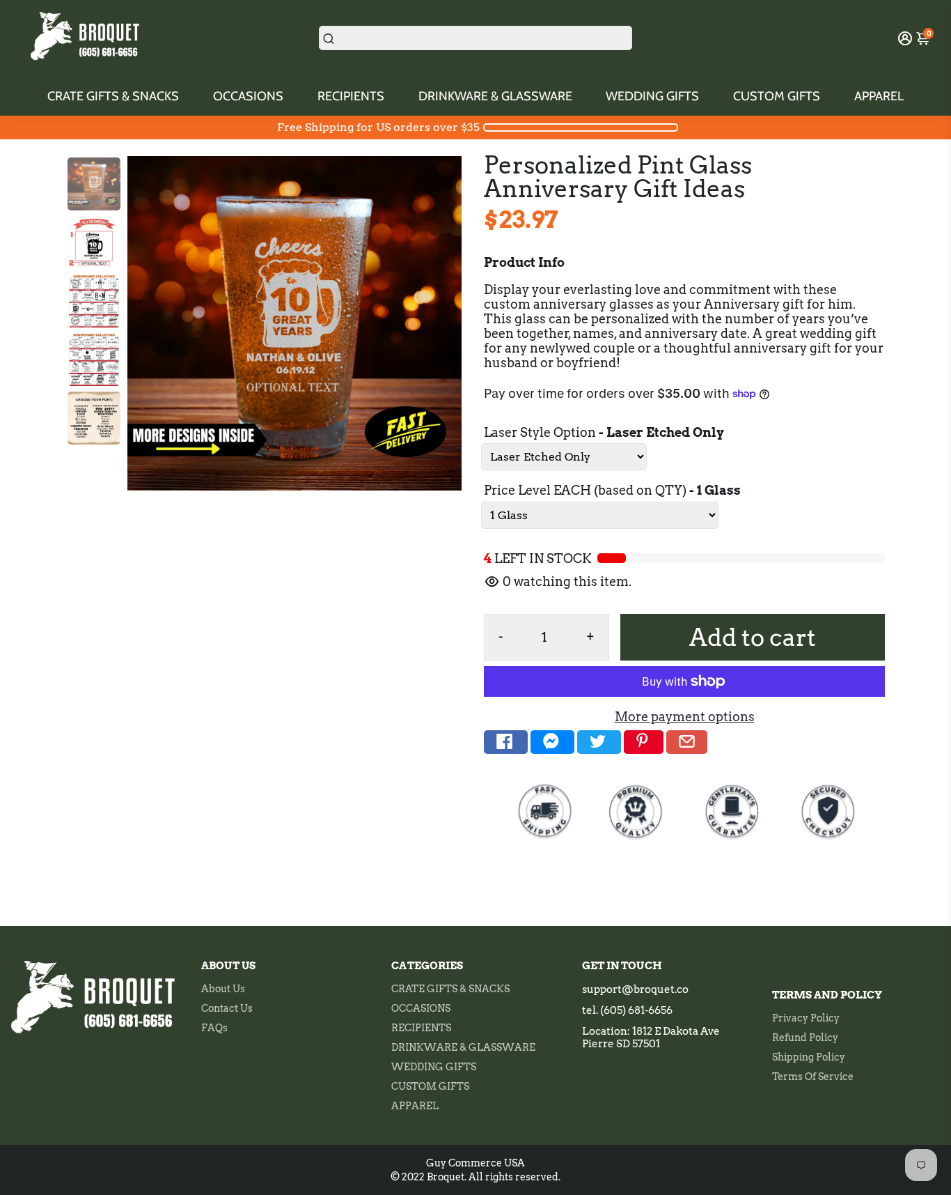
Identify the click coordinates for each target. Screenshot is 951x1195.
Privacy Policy (806, 1018)
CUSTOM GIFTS (776, 96)
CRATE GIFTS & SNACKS (113, 96)
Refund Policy (805, 1037)
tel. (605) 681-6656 (627, 1010)
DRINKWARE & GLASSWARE (495, 96)
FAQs (214, 1027)
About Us (223, 988)
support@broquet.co (635, 989)
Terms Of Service (813, 1076)
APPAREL (879, 96)
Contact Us (227, 1008)
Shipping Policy (808, 1057)
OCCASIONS (248, 96)
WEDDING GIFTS (652, 96)
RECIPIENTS (350, 96)
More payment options (685, 716)
